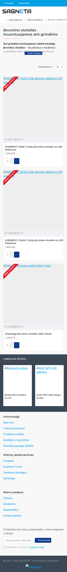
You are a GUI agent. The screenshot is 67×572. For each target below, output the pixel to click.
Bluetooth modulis (15, 395)
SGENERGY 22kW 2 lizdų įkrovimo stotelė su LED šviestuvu (34, 242)
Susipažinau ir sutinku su (25, 547)
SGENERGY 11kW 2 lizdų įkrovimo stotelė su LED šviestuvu (33, 148)
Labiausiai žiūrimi (14, 359)
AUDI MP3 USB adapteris (49, 395)
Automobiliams (15, 20)
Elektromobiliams (35, 20)
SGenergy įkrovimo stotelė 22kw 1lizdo (28, 333)
